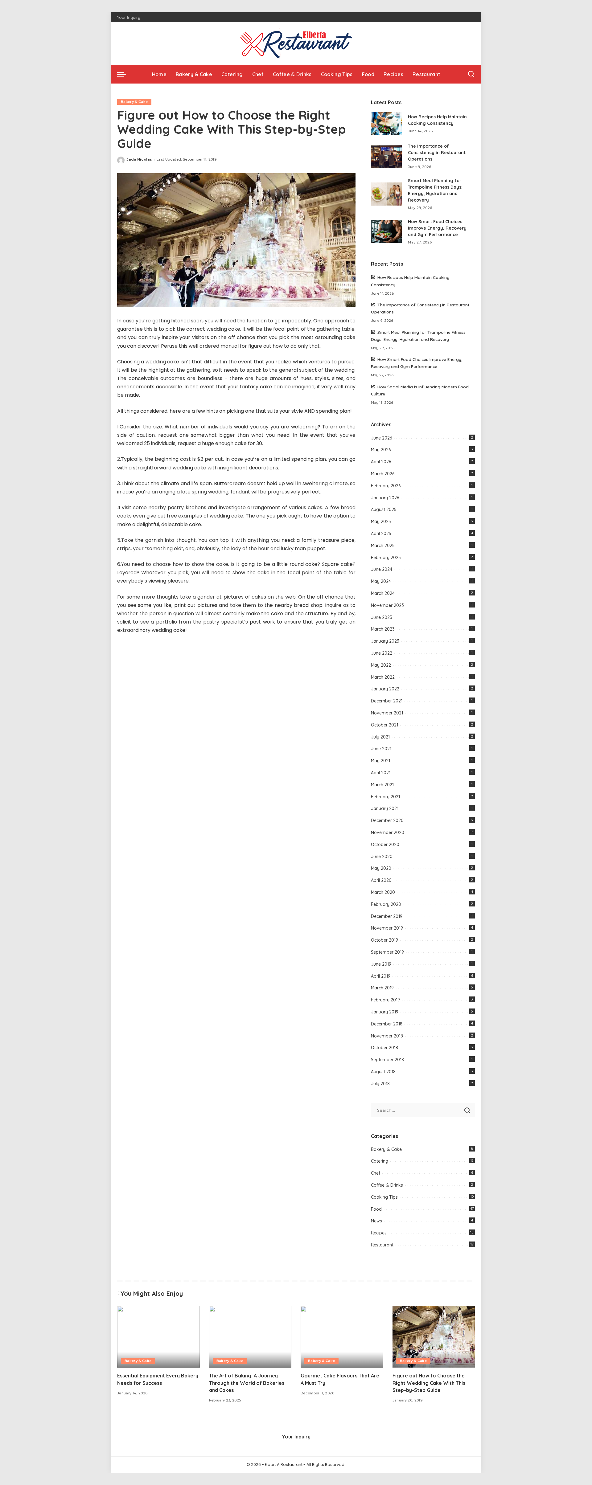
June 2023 (381, 617)
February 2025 (386, 557)
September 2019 (387, 952)
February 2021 (385, 797)
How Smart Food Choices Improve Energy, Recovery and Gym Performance (437, 228)
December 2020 (387, 820)
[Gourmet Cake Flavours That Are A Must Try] (342, 1337)
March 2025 (383, 545)
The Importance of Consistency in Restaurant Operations (437, 152)
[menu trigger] (124, 74)
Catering (379, 1161)
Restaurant (382, 1245)
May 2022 (381, 665)
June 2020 (382, 856)
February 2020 (386, 904)
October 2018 (384, 1047)
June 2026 (381, 438)
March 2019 (382, 988)
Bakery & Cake (134, 102)
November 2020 (387, 832)
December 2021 (386, 701)
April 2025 (381, 533)
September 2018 (387, 1059)
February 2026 (386, 486)
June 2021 (381, 748)
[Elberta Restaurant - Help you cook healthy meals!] (296, 43)
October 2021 (384, 725)
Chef (375, 1173)
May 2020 (381, 868)
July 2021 (380, 737)
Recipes (379, 1233)
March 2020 (383, 892)
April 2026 (381, 461)
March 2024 (383, 593)
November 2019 (387, 928)
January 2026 (385, 498)
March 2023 (383, 629)
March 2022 (383, 677)
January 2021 (384, 808)
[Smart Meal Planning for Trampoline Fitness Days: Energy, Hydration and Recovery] (386, 194)
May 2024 (381, 581)
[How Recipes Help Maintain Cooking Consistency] (386, 123)
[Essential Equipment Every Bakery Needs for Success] (158, 1337)
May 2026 (381, 449)
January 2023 (385, 641)
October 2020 (385, 844)
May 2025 (381, 521)
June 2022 (381, 653)
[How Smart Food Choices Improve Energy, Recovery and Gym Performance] (386, 231)
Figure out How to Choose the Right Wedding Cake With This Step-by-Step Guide (429, 1382)
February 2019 (385, 1000)
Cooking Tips (384, 1197)
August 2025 (384, 509)
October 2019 (384, 940)
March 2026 (382, 474)
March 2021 (382, 785)
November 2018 (387, 1036)
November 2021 (387, 713)
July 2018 (380, 1083)
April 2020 (381, 880)
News (376, 1221)
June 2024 (381, 569)
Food (376, 1209)
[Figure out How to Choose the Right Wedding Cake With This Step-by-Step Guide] (434, 1337)
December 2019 (386, 916)
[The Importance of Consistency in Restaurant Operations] (386, 156)
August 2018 (383, 1071)
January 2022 (385, 689)
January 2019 (384, 1012)
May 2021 (380, 760)
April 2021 (380, 772)
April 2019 (380, 976)
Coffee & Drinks (387, 1185)
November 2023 (387, 605)
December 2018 (386, 1024)
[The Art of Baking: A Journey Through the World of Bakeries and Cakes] (250, 1337)
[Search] (471, 74)
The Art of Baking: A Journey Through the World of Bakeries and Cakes (246, 1382)
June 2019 (381, 964)
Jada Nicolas (139, 159)
